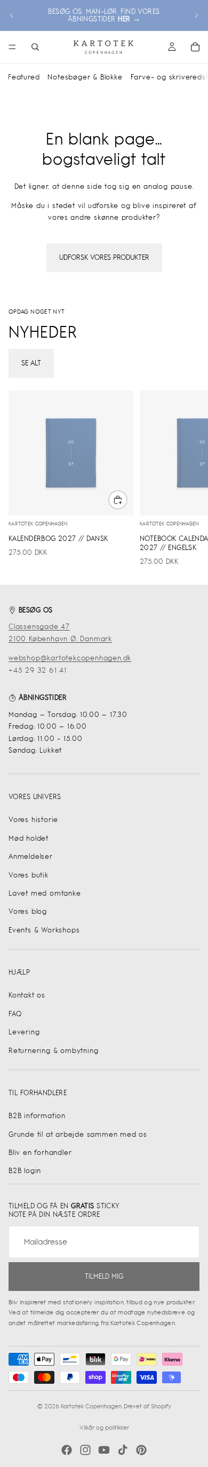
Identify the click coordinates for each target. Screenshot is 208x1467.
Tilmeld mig (104, 1276)
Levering (24, 1032)
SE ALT (31, 363)
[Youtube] (104, 1450)
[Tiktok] (122, 1450)
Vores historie (33, 820)
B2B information (37, 1116)
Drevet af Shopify (147, 1406)
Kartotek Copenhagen (91, 1406)
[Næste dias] (196, 15)
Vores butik (29, 875)
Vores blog (28, 911)
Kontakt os (27, 995)
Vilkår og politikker (104, 1427)
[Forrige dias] (11, 15)
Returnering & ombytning (53, 1051)
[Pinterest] (141, 1450)
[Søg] (35, 47)
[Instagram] (85, 1450)
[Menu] (12, 47)
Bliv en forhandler (40, 1153)
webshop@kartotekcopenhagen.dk (70, 658)
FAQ (15, 1014)
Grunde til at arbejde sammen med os (78, 1134)
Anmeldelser (31, 856)
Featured (23, 77)
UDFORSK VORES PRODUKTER (104, 257)
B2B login (25, 1171)
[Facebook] (66, 1450)
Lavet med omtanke (45, 893)
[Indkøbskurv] (195, 47)
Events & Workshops (44, 930)
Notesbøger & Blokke (84, 77)
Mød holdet (29, 838)
